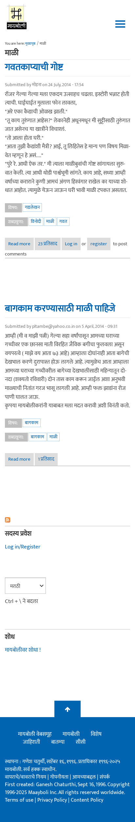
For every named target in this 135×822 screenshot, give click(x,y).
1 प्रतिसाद (46, 459)
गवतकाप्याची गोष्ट (34, 67)
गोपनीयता (60, 777)
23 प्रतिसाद (47, 244)
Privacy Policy (52, 800)
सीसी (81, 742)
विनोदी (36, 221)
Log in (71, 244)
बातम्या (58, 742)
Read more (21, 244)
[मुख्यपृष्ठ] (17, 16)
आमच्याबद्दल (84, 777)
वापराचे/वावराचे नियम (25, 777)
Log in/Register (22, 546)
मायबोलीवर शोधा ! (23, 650)
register (98, 244)
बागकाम (31, 422)
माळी (50, 221)
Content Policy (87, 800)
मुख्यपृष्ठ (30, 44)
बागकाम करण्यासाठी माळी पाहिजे (60, 308)
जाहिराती (31, 742)
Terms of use (19, 800)
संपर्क (105, 777)
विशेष (96, 734)
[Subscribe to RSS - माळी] (67, 519)
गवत (63, 221)
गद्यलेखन (32, 207)
